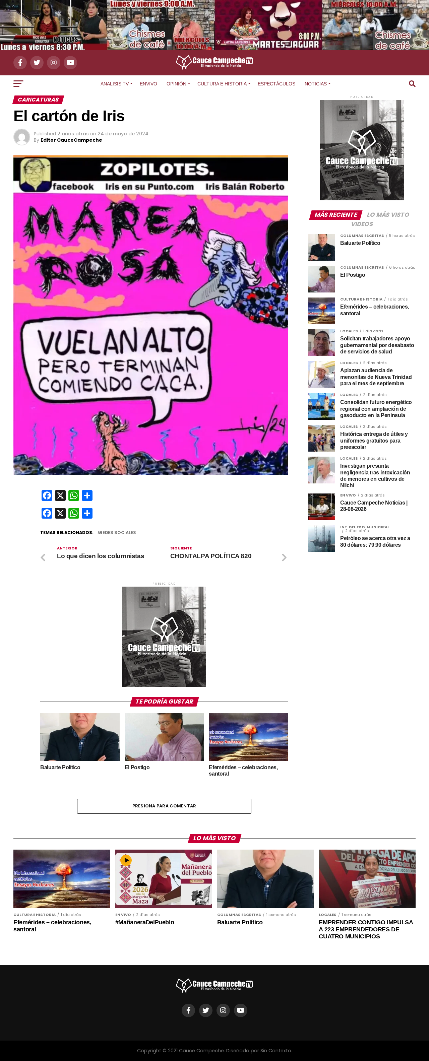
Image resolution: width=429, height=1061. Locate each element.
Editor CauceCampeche (71, 140)
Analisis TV (115, 83)
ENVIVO (148, 83)
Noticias (316, 83)
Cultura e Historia (222, 83)
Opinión (176, 83)
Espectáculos (276, 83)
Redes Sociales (118, 533)
